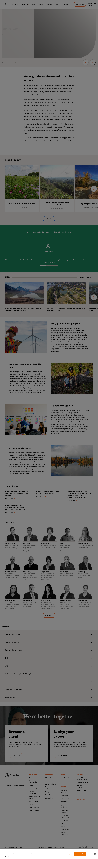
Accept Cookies (79, 854)
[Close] (95, 854)
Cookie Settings (66, 854)
